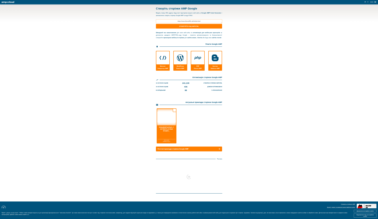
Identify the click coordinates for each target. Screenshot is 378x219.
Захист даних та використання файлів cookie (341, 207)
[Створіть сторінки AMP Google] (8, 2)
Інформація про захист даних (39, 214)
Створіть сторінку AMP (348, 204)
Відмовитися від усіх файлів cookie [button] (365, 215)
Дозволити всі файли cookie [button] (365, 211)
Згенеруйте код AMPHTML (189, 26)
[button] (366, 2)
